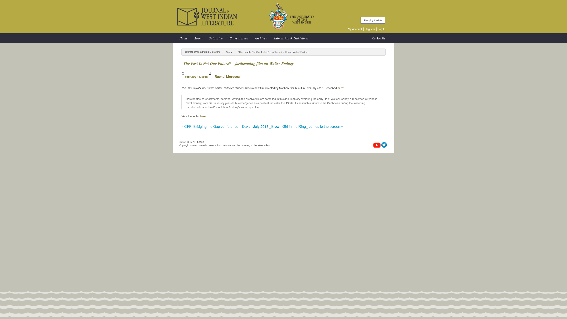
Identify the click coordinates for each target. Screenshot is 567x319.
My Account (355, 29)
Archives (261, 38)
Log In (381, 29)
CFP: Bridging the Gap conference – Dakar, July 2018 (224, 126)
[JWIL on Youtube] (377, 146)
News (229, 52)
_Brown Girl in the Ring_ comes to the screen (306, 126)
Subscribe (216, 38)
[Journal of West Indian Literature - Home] (207, 16)
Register (370, 29)
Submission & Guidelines (291, 38)
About (198, 38)
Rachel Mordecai (228, 76)
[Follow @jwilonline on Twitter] (384, 145)
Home (183, 38)
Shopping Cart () (373, 20)
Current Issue (238, 38)
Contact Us (378, 38)
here (340, 88)
